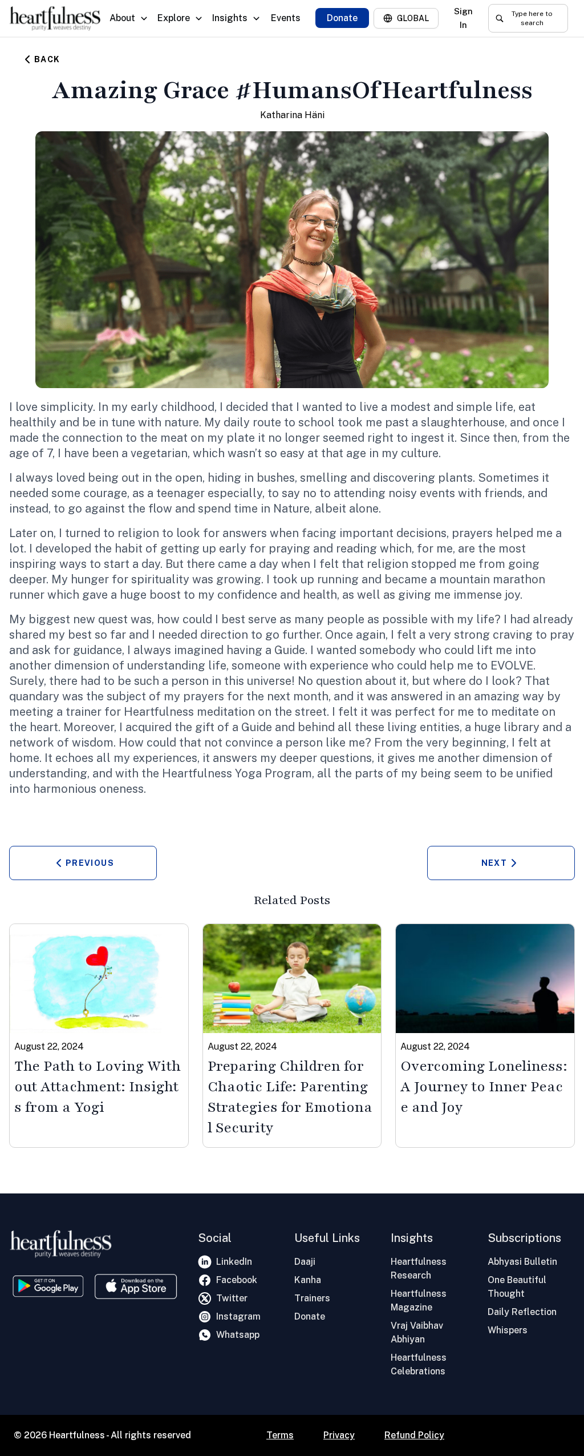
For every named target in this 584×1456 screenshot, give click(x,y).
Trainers (312, 1298)
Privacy (339, 1435)
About (122, 18)
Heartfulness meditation (189, 712)
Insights (230, 18)
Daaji (304, 1261)
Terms (280, 1435)
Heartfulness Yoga (212, 773)
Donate (342, 18)
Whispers (508, 1330)
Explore (173, 18)
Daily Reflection (522, 1311)
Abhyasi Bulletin (522, 1261)
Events (286, 18)
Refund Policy (414, 1435)
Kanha (307, 1279)
